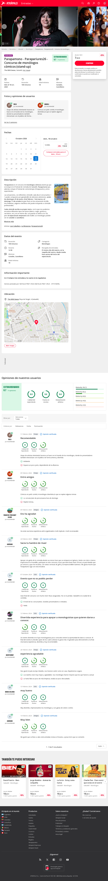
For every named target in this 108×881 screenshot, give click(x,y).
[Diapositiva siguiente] (105, 781)
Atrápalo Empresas (35, 845)
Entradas (4, 49)
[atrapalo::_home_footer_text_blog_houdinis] (40, 859)
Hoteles (31, 823)
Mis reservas (87, 815)
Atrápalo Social (60, 818)
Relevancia (19, 426)
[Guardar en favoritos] (104, 10)
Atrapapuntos (33, 842)
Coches (31, 834)
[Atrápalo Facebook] (54, 859)
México (6, 827)
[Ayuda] (98, 3)
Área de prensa (61, 820)
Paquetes (32, 826)
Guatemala (7, 825)
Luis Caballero (15, 226)
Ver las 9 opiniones (10, 122)
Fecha (29, 426)
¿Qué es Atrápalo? (61, 815)
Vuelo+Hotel (32, 828)
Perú (5, 833)
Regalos (31, 839)
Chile (5, 817)
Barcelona (12, 49)
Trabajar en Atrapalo (62, 826)
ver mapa (26, 70)
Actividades (32, 815)
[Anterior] (4, 26)
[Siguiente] (103, 26)
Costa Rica (7, 822)
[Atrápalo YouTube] (67, 859)
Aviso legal (59, 834)
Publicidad (59, 823)
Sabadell (20, 49)
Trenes (31, 820)
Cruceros (31, 831)
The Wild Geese (13, 299)
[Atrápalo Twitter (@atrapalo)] (47, 859)
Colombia (7, 820)
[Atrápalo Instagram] (60, 859)
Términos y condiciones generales (67, 828)
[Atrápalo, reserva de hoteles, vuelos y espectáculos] (9, 3)
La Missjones (26, 226)
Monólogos (29, 49)
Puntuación (38, 426)
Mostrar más (9, 221)
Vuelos (31, 818)
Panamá (7, 830)
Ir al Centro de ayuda (89, 818)
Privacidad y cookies (62, 831)
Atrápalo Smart (33, 848)
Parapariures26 (37, 226)
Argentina (7, 814)
